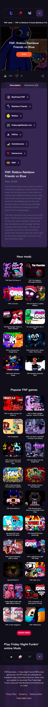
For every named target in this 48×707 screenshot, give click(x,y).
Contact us (23, 694)
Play (24, 54)
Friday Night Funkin (24, 698)
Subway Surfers (36, 694)
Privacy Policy (11, 694)
